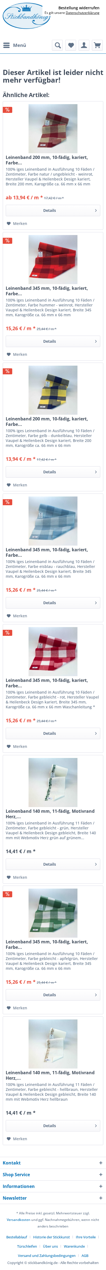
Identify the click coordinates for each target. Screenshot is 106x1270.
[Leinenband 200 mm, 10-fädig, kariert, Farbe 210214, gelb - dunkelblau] (53, 390)
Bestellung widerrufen (78, 7)
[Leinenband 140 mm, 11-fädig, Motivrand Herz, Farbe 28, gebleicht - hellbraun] (53, 1044)
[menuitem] (14, 45)
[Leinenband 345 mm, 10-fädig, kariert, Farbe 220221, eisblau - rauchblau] (53, 521)
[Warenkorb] (97, 45)
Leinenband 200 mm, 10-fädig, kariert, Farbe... (47, 160)
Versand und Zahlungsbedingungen (47, 1255)
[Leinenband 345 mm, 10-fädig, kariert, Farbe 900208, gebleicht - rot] (53, 651)
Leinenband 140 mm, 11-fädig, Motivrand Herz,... (50, 813)
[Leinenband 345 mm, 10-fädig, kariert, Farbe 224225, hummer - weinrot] (53, 259)
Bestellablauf (16, 1237)
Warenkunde (74, 1246)
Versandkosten (18, 1219)
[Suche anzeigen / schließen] (57, 45)
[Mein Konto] (84, 45)
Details (49, 210)
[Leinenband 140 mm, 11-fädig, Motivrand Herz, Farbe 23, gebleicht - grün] (53, 782)
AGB (85, 1255)
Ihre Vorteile (86, 1237)
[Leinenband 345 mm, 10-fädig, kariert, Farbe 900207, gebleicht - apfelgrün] (53, 913)
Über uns (50, 1246)
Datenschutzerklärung (82, 12)
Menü (19, 45)
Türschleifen (27, 1246)
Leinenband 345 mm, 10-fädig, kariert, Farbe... (47, 290)
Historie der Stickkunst (51, 1237)
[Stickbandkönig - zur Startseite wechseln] (26, 16)
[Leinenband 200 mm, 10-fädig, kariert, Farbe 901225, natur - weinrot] (53, 128)
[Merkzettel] (70, 45)
